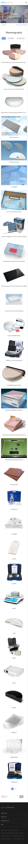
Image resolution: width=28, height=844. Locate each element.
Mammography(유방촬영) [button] (21, 25)
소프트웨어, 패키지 (20, 38)
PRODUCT (4, 817)
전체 (4, 38)
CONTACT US (5, 820)
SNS (2, 824)
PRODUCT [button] (4, 25)
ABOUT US (4, 813)
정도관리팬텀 (10, 38)
